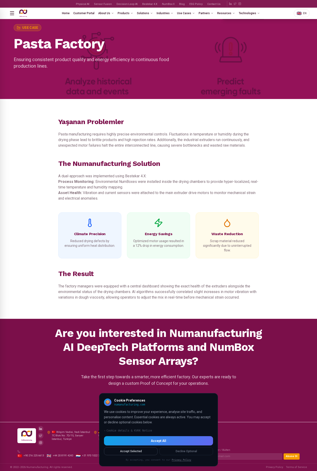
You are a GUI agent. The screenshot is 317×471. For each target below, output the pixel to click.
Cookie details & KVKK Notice (128, 430)
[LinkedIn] (230, 3)
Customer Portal (83, 13)
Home (66, 13)
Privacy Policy (274, 467)
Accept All (158, 441)
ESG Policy (196, 4)
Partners (204, 13)
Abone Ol (291, 456)
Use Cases (184, 13)
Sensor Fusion (103, 4)
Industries (163, 13)
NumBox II (168, 4)
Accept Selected (131, 451)
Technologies (247, 13)
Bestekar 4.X (149, 4)
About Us (104, 13)
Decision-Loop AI (127, 4)
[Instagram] (239, 3)
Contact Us (213, 4)
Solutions (143, 13)
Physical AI (82, 4)
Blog (182, 4)
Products (123, 13)
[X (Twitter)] (235, 3)
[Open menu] (12, 13)
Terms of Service (296, 467)
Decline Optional (186, 451)
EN (305, 13)
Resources (224, 13)
